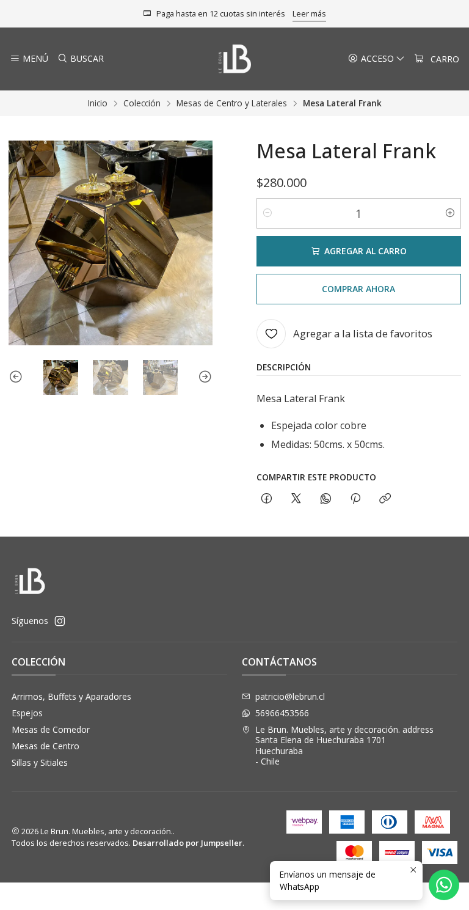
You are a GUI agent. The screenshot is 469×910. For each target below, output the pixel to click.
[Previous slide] (18, 377)
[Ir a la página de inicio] (235, 59)
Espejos (27, 713)
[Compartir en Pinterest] (355, 499)
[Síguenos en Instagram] (60, 621)
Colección (142, 103)
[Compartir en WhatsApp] (326, 499)
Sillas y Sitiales (40, 762)
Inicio (97, 103)
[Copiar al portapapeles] (385, 499)
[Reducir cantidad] (267, 213)
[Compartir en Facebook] (266, 499)
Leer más (309, 13)
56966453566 (282, 713)
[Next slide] (203, 377)
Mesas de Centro (45, 746)
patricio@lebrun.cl (290, 696)
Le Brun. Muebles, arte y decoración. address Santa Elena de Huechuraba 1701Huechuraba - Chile (344, 746)
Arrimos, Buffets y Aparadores (71, 696)
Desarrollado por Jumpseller (187, 842)
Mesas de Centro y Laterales (231, 103)
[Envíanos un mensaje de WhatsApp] (444, 885)
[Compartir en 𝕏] (296, 499)
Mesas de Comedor (51, 729)
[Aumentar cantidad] (450, 213)
